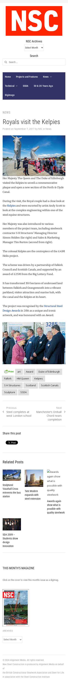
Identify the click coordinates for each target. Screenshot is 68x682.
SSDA (26, 85)
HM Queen (23, 378)
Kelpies (11, 205)
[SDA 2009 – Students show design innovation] (12, 524)
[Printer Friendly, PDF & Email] (9, 371)
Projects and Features (27, 76)
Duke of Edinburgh (49, 371)
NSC (40, 128)
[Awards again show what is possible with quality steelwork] (56, 483)
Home (8, 76)
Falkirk (8, 378)
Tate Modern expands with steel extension (33, 495)
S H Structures (12, 385)
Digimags (10, 95)
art (19, 371)
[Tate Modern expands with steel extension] (34, 478)
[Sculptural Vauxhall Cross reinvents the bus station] (12, 475)
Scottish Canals (50, 385)
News (46, 76)
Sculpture (9, 392)
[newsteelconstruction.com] (34, 21)
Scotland (31, 385)
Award (29, 371)
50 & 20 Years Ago (43, 85)
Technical (9, 85)
